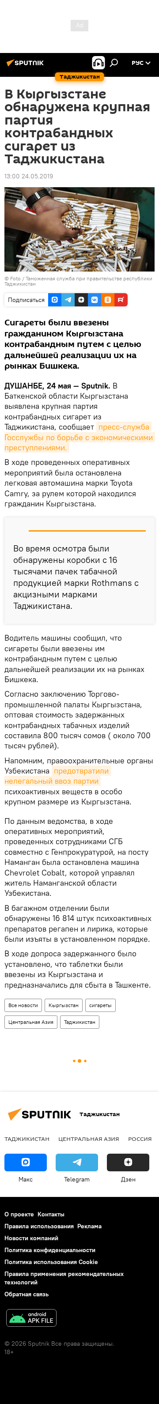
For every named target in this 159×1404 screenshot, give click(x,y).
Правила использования (39, 1226)
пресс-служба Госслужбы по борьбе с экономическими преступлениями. (79, 437)
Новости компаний (31, 1238)
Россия (140, 1139)
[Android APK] (31, 1319)
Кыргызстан (64, 1005)
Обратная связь (26, 1294)
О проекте (19, 1214)
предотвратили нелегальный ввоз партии (57, 776)
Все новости (23, 1005)
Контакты (51, 1214)
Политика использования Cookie (51, 1262)
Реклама (89, 1226)
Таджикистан (79, 1022)
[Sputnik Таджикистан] (26, 66)
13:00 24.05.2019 (28, 176)
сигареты (100, 1005)
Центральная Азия (30, 1022)
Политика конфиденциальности (49, 1250)
